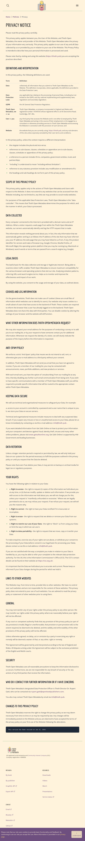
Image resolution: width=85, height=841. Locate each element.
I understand (77, 834)
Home (8, 17)
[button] (8, 5)
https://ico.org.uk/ (45, 561)
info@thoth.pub (59, 423)
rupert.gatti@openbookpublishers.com (47, 691)
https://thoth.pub (53, 56)
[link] (42, 5)
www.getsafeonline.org (39, 434)
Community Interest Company (37, 755)
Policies (16, 17)
